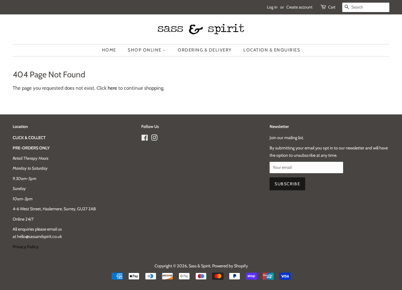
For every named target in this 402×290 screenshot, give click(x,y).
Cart (331, 7)
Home (109, 50)
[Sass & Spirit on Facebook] (144, 138)
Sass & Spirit (199, 266)
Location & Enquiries (271, 50)
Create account (299, 7)
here (112, 88)
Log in (272, 7)
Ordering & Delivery (205, 50)
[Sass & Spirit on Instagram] (154, 138)
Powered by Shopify (230, 266)
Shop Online (145, 50)
